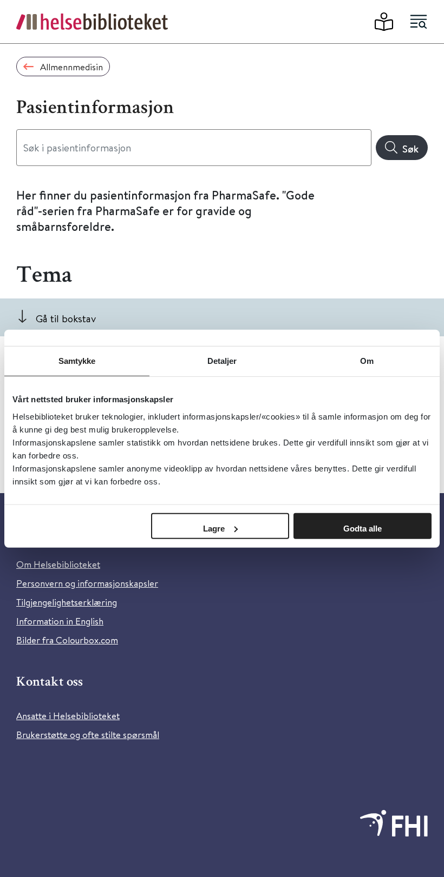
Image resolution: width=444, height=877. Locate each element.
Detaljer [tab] (222, 361)
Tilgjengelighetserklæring (66, 602)
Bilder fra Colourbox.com (67, 640)
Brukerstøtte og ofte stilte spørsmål (87, 734)
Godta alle (362, 528)
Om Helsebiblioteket (58, 564)
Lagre (214, 528)
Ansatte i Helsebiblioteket (68, 715)
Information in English (59, 621)
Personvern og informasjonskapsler (87, 583)
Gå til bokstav (66, 318)
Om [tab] (367, 361)
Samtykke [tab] (77, 361)
